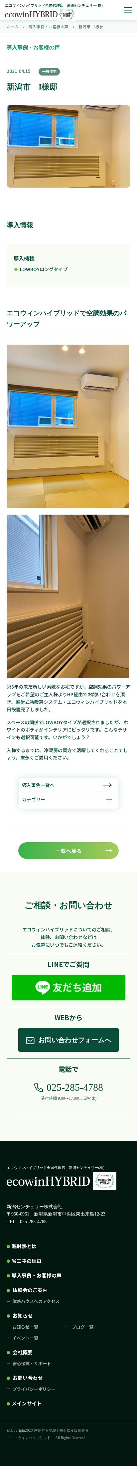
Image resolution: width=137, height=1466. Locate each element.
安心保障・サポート (31, 1363)
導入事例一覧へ (38, 785)
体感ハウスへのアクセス (36, 1301)
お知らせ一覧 (25, 1327)
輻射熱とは (24, 1245)
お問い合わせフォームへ (74, 1040)
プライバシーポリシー (34, 1389)
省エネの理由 (27, 1260)
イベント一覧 (25, 1338)
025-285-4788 (75, 1087)
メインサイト (27, 1403)
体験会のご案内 (30, 1289)
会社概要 (23, 1352)
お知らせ (23, 1315)
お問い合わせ (28, 1377)
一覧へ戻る (68, 851)
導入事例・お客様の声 (37, 1275)
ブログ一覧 (82, 1327)
